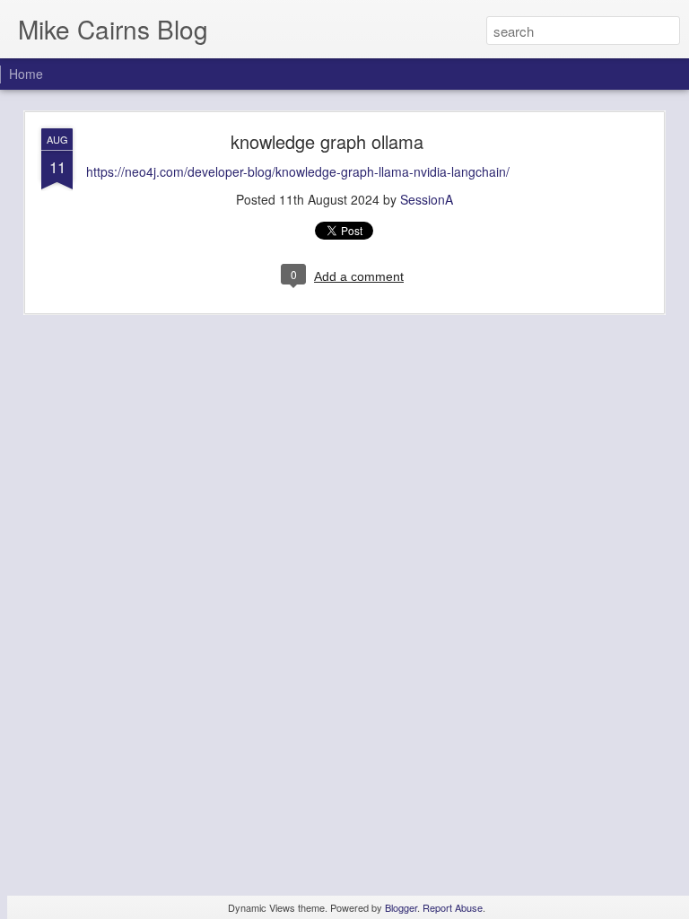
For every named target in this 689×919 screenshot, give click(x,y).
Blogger (401, 907)
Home (26, 74)
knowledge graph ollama (327, 141)
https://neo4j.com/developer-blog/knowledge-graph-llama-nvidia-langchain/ (298, 171)
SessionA (426, 199)
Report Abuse (453, 907)
